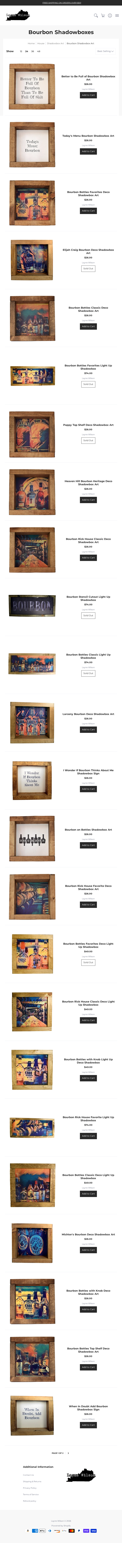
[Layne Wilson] (18, 16)
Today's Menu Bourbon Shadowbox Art (88, 135)
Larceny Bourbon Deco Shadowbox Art (88, 714)
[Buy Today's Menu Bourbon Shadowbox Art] (32, 144)
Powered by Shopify (61, 1525)
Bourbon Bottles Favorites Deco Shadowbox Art (88, 194)
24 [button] (26, 51)
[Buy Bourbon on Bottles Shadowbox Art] (32, 838)
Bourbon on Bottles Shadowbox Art (88, 829)
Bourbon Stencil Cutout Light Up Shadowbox (88, 598)
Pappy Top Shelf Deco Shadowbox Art (88, 424)
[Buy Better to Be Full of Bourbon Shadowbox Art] (32, 86)
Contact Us (28, 1475)
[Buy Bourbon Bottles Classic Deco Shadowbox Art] (32, 318)
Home (31, 43)
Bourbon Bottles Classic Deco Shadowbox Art (88, 309)
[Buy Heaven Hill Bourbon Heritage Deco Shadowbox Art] (32, 491)
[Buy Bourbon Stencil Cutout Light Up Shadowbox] (32, 607)
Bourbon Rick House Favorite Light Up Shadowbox (88, 1119)
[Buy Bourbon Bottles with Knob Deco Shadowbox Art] (32, 1301)
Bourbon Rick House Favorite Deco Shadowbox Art (88, 887)
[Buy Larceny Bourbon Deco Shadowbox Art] (32, 722)
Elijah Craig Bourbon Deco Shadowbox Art (88, 251)
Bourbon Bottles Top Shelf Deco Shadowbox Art (88, 1350)
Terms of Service (31, 1494)
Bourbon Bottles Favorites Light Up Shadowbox (88, 367)
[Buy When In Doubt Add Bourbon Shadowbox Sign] (32, 1416)
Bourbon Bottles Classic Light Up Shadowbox (88, 656)
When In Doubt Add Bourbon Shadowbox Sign (88, 1408)
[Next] (68, 1453)
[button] (95, 16)
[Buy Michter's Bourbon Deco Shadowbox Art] (32, 1243)
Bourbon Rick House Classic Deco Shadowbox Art (88, 541)
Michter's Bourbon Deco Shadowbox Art (88, 1234)
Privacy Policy (30, 1488)
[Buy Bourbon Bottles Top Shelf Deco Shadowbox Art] (32, 1358)
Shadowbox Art (55, 43)
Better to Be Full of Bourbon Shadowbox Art (88, 78)
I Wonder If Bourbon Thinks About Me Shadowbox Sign (88, 772)
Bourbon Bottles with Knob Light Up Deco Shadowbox (88, 1061)
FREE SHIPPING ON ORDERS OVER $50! (62, 3)
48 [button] (38, 51)
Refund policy (29, 1501)
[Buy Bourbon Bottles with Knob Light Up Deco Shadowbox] (32, 1069)
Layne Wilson (88, 89)
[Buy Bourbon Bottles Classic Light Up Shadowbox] (32, 665)
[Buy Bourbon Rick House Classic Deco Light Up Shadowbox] (32, 1011)
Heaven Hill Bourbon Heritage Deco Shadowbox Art (88, 483)
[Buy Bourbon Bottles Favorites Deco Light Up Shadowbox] (32, 954)
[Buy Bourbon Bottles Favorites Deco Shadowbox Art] (32, 202)
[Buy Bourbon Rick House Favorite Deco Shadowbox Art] (32, 896)
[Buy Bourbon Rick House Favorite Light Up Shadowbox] (32, 1127)
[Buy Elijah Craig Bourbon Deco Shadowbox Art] (32, 260)
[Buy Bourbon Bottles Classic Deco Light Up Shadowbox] (32, 1185)
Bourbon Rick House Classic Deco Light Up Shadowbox (88, 1003)
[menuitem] (95, 16)
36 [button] (32, 51)
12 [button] (21, 51)
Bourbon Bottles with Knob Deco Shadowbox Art (88, 1292)
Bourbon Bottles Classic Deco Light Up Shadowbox (88, 1177)
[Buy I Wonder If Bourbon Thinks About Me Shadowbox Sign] (32, 780)
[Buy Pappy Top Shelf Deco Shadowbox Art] (32, 433)
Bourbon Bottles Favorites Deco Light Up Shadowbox (88, 945)
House (40, 43)
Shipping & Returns (32, 1481)
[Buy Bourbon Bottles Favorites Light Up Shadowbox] (32, 375)
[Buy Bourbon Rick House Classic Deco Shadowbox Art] (32, 549)
